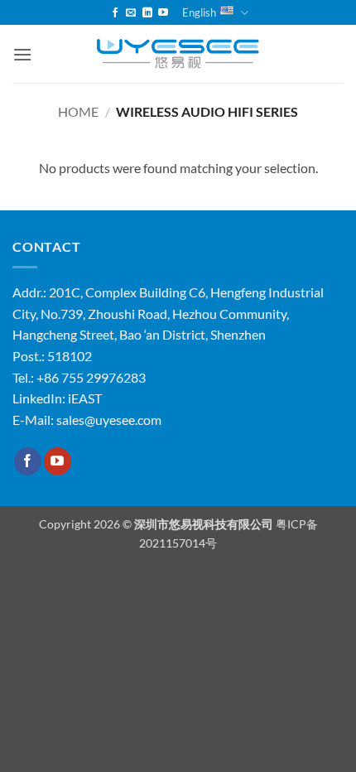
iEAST (85, 398)
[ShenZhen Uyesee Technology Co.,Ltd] (178, 54)
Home (78, 111)
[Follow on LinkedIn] (147, 13)
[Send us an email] (131, 13)
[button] (22, 54)
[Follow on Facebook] (115, 13)
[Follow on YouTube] (163, 13)
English (199, 12)
